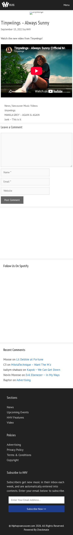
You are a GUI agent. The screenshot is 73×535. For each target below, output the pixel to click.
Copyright (13, 460)
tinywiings (10, 110)
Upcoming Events (18, 412)
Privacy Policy (15, 450)
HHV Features (15, 417)
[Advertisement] (28, 232)
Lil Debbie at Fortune (29, 359)
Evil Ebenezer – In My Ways (43, 375)
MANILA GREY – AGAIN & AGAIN (22, 114)
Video (10, 422)
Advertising (23, 380)
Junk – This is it (13, 119)
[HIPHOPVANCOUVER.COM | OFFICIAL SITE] (8, 5)
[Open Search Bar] (51, 5)
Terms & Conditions (19, 455)
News (8, 105)
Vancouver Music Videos (25, 105)
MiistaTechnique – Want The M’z (31, 365)
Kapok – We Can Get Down (43, 370)
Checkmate (43, 529)
